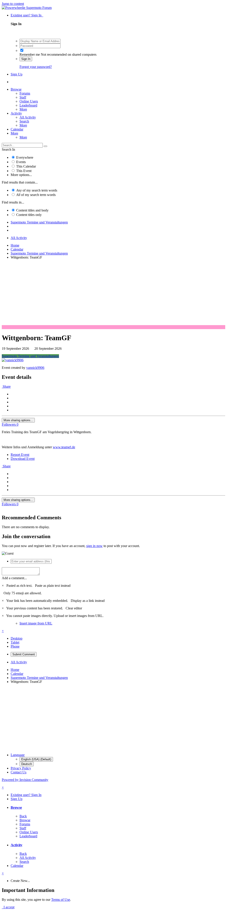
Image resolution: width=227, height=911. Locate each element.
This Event (23, 171)
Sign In (25, 59)
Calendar (17, 129)
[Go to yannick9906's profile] (12, 360)
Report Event (20, 454)
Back (23, 816)
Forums (25, 93)
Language (18, 755)
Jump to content (13, 4)
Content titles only (29, 215)
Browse (16, 89)
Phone (15, 646)
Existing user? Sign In (27, 15)
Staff (23, 97)
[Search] (45, 146)
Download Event (23, 458)
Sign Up (16, 74)
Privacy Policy (21, 768)
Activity (16, 113)
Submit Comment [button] (23, 654)
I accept (8, 907)
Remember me (30, 54)
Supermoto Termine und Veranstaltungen (30, 356)
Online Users (29, 101)
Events (21, 162)
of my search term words (36, 190)
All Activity (28, 117)
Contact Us (18, 772)
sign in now (94, 546)
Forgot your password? (36, 67)
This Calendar (26, 166)
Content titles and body (32, 210)
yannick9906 (35, 368)
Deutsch (26, 764)
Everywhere (24, 157)
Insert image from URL (36, 623)
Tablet (15, 642)
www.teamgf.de (64, 447)
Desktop (16, 638)
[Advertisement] (113, 294)
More (23, 109)
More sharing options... (18, 420)
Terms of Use (60, 899)
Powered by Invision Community (25, 780)
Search (24, 121)
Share (6, 386)
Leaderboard (28, 105)
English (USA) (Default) (36, 759)
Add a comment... (14, 578)
